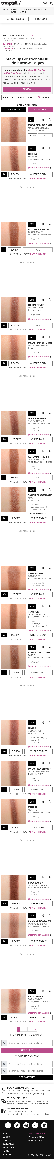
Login (45, 3)
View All (31, 35)
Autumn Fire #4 (38, 229)
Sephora (33, 156)
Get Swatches (27, 1077)
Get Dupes (27, 1050)
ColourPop (8, 48)
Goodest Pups (34, 1140)
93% (32, 451)
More (46, 9)
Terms (6, 1151)
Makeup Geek (35, 307)
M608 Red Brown (39, 768)
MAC (30, 497)
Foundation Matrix (25, 10)
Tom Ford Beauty (38, 923)
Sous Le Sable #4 (39, 920)
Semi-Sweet (35, 573)
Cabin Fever (36, 305)
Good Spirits (37, 418)
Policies (7, 1140)
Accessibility (9, 1154)
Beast (32, 728)
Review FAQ (8, 1144)
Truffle (33, 611)
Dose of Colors (37, 885)
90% (32, 647)
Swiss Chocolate (40, 495)
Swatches (37, 9)
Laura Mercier (36, 614)
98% (32, 148)
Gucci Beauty (36, 232)
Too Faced (34, 576)
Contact (7, 1137)
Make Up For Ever (38, 128)
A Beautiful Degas (40, 652)
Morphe (32, 809)
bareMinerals (36, 421)
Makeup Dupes (14, 10)
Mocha (32, 807)
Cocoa (32, 154)
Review (27, 89)
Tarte (31, 655)
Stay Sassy (35, 882)
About (6, 1133)
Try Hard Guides (35, 1137)
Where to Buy (38, 174)
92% (32, 606)
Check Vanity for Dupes (17, 97)
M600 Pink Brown (40, 125)
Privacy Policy (10, 1147)
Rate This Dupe (38, 178)
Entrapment (36, 996)
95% (32, 224)
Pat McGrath (35, 999)
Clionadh (7, 44)
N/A (45, 135)
